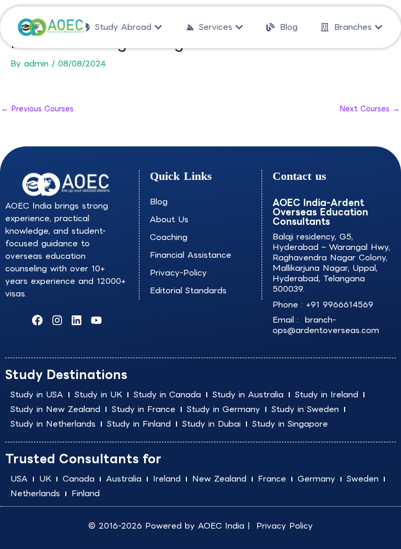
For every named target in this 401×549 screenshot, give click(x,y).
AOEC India (221, 525)
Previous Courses (37, 108)
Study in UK (98, 394)
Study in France (143, 409)
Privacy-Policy (178, 272)
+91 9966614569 (339, 304)
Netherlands (35, 493)
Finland (86, 493)
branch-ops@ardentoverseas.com (326, 325)
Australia (123, 478)
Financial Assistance (190, 254)
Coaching (168, 237)
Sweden (363, 478)
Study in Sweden (305, 409)
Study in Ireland (326, 394)
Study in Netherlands (53, 423)
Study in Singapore (290, 423)
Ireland (167, 478)
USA (19, 478)
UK (45, 478)
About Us (169, 219)
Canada (79, 478)
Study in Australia (248, 394)
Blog (159, 201)
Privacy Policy (284, 525)
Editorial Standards (188, 290)
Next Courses (370, 108)
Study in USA (36, 394)
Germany (316, 478)
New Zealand (219, 478)
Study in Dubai (211, 423)
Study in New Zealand (55, 409)
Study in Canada (167, 394)
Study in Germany (223, 409)
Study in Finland (139, 423)
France (272, 478)
